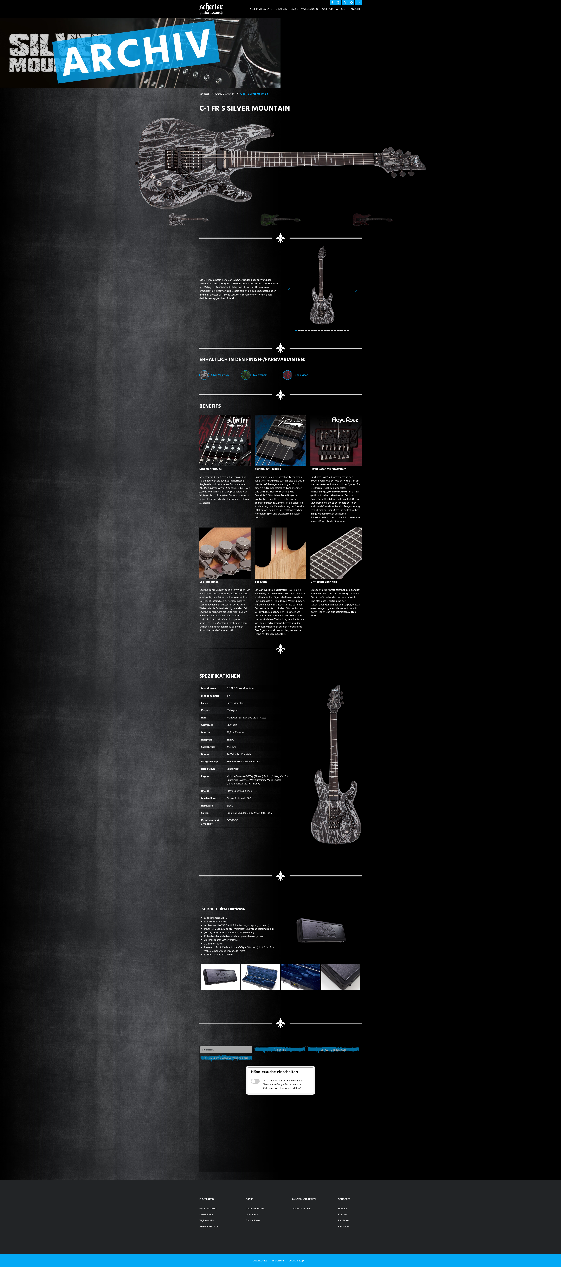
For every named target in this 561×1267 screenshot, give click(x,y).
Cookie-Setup (296, 1260)
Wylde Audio (309, 9)
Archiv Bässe (253, 1220)
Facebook (343, 1220)
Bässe (294, 9)
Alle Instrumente (261, 9)
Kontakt (342, 1214)
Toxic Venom (260, 375)
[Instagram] (338, 2)
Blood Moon (301, 375)
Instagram (343, 1226)
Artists (340, 9)
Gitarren (281, 9)
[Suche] (345, 2)
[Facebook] (332, 2)
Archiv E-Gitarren (209, 1226)
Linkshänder (206, 1214)
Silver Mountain (220, 375)
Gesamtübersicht (208, 1208)
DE (358, 2)
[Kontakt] (351, 2)
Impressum (278, 1260)
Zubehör (327, 9)
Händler (354, 9)
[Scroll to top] (554, 1258)
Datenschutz (260, 1260)
